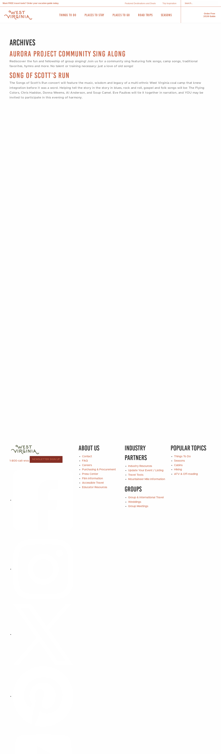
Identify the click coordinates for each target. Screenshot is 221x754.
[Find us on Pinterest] (43, 696)
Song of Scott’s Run (39, 75)
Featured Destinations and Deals (140, 3)
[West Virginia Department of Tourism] (18, 15)
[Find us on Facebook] (43, 500)
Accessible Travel (93, 482)
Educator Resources (94, 487)
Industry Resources (140, 466)
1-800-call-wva (19, 460)
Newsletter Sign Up (46, 459)
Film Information (92, 478)
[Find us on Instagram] (43, 569)
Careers (87, 465)
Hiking (178, 469)
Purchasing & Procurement (99, 469)
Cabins (178, 465)
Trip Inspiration (169, 3)
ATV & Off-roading (186, 474)
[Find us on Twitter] (43, 634)
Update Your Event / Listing (146, 470)
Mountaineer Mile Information (146, 479)
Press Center (90, 474)
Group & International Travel (146, 497)
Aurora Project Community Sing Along (67, 53)
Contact (87, 456)
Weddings (134, 502)
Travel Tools (135, 474)
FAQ (85, 460)
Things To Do (182, 456)
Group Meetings (138, 506)
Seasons (179, 460)
